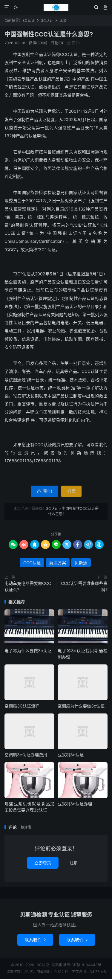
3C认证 (56, 7)
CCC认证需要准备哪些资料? (84, 586)
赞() (73, 43)
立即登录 (42, 862)
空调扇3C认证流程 (21, 705)
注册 (74, 862)
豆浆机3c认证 (71, 754)
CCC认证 (32, 562)
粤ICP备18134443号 (84, 965)
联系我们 (35, 939)
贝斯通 (81, 562)
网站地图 (59, 965)
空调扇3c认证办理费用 (25, 754)
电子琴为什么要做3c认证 (27, 650)
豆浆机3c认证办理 (75, 803)
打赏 (71, 491)
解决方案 (57, 562)
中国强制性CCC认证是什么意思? (48, 34)
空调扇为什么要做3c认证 (81, 705)
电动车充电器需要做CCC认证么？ (27, 586)
